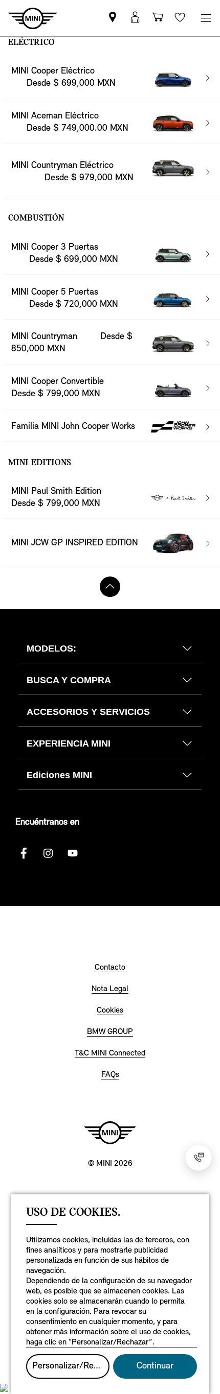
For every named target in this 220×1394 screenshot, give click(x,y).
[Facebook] (23, 853)
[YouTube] (72, 853)
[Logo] (110, 1133)
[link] (112, 18)
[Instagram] (48, 853)
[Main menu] (205, 18)
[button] (135, 18)
